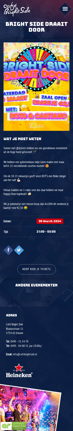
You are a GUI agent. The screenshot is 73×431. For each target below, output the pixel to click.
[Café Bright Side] (17, 9)
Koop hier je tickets (37, 269)
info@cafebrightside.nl (25, 354)
